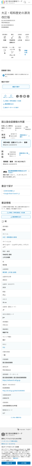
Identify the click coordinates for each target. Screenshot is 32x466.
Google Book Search (11, 193)
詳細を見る (25, 52)
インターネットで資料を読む (9, 441)
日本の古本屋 (8, 191)
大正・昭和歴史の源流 (10, 237)
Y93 (4, 347)
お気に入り (5, 97)
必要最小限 (9, 463)
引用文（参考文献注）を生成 (13, 101)
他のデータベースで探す (12, 107)
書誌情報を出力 (9, 104)
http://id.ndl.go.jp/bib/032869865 (14, 391)
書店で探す (16, 87)
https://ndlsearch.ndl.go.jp (11, 380)
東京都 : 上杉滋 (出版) (9, 272)
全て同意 (23, 463)
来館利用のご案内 (23, 136)
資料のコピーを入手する (8, 444)
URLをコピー (11, 97)
